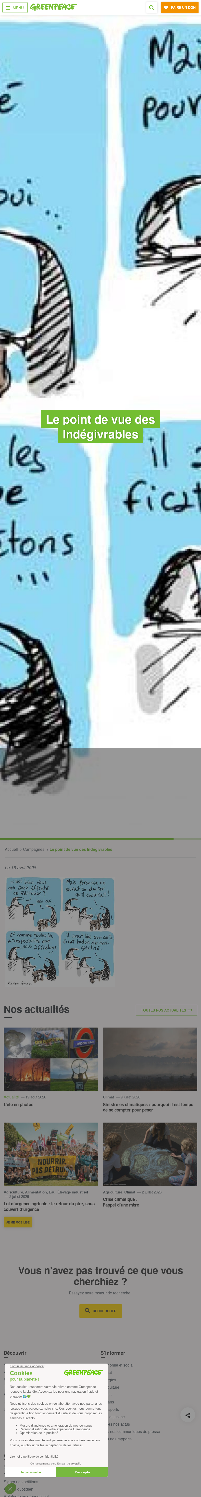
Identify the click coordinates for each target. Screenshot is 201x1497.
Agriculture (109, 1387)
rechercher (104, 1310)
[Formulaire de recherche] (151, 7)
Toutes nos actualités (163, 1010)
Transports (109, 1409)
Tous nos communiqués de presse (130, 1431)
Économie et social (117, 1365)
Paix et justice (112, 1416)
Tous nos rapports (116, 1439)
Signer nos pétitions (21, 1481)
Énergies (108, 1380)
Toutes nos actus (115, 1424)
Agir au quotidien (18, 1489)
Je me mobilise (18, 1222)
